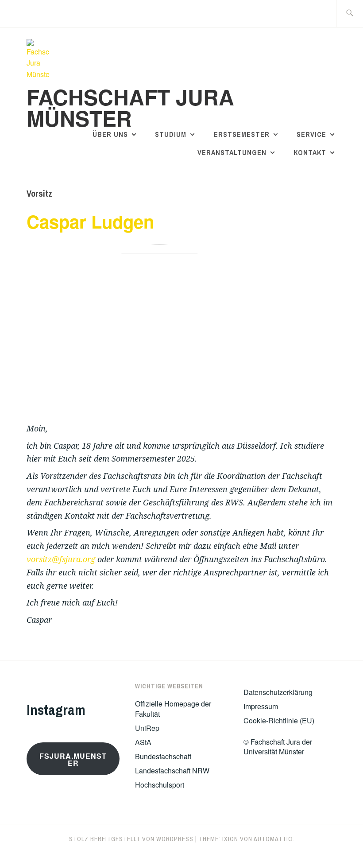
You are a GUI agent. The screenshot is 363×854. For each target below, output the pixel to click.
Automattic (273, 839)
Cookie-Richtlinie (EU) (278, 720)
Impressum (260, 706)
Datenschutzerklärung (278, 692)
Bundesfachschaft (163, 756)
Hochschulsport (159, 785)
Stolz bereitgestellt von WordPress (131, 839)
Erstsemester (242, 134)
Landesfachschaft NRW (172, 770)
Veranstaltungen (231, 152)
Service (311, 134)
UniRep (147, 728)
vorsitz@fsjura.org (61, 559)
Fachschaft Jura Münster (130, 107)
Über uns (110, 134)
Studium (170, 134)
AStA (143, 742)
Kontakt (309, 152)
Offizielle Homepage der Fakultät (173, 708)
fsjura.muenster (73, 759)
